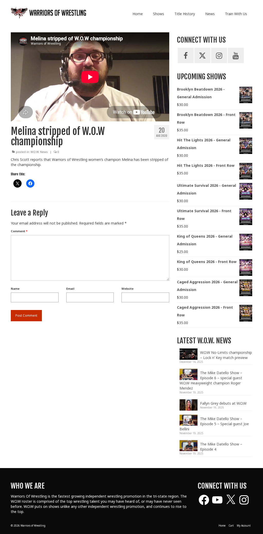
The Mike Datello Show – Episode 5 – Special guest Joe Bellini (214, 423)
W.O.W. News (39, 152)
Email (70, 288)
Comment (19, 231)
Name (15, 288)
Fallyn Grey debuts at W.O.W (223, 403)
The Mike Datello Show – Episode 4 (221, 447)
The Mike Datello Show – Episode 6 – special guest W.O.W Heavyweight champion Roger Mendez (211, 380)
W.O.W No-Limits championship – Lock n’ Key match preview (226, 355)
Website (127, 288)
